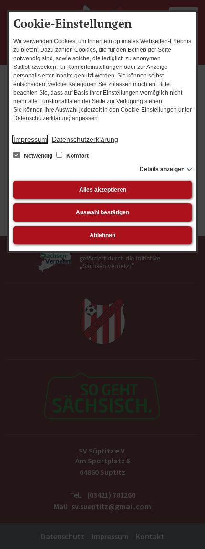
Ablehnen (102, 235)
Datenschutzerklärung (85, 139)
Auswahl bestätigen (102, 212)
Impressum (30, 139)
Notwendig (38, 156)
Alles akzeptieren (102, 189)
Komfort (77, 156)
